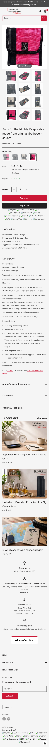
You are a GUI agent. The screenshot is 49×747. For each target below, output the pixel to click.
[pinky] (33, 157)
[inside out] (15, 157)
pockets (10, 370)
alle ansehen (42, 418)
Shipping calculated (29, 170)
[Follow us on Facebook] (4, 719)
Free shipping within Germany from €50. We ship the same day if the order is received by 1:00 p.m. (24, 3)
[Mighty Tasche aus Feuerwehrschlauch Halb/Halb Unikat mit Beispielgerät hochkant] (38, 76)
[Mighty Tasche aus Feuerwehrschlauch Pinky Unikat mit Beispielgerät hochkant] (38, 115)
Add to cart (24, 198)
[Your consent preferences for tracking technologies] (45, 743)
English (6, 707)
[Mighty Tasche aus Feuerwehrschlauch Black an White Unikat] (11, 102)
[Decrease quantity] (14, 189)
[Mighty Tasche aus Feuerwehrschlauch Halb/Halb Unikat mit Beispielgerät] (24, 76)
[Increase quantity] (26, 189)
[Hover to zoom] (24, 47)
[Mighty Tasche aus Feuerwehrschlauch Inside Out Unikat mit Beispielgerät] (24, 89)
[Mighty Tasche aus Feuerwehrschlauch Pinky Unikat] (11, 115)
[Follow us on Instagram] (8, 719)
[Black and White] (24, 157)
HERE (4, 374)
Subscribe (10, 696)
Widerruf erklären (24, 640)
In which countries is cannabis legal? (22, 549)
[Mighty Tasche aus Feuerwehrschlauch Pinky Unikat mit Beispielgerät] (24, 115)
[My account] (40, 11)
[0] (44, 11)
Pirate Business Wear (11, 143)
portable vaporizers (35, 370)
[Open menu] (3, 11)
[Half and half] (6, 157)
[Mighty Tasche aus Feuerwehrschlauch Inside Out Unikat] (11, 89)
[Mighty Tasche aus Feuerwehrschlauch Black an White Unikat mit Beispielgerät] (24, 102)
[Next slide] (44, 45)
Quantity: (6, 189)
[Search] (44, 18)
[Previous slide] (4, 45)
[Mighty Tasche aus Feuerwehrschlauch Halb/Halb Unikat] (11, 76)
